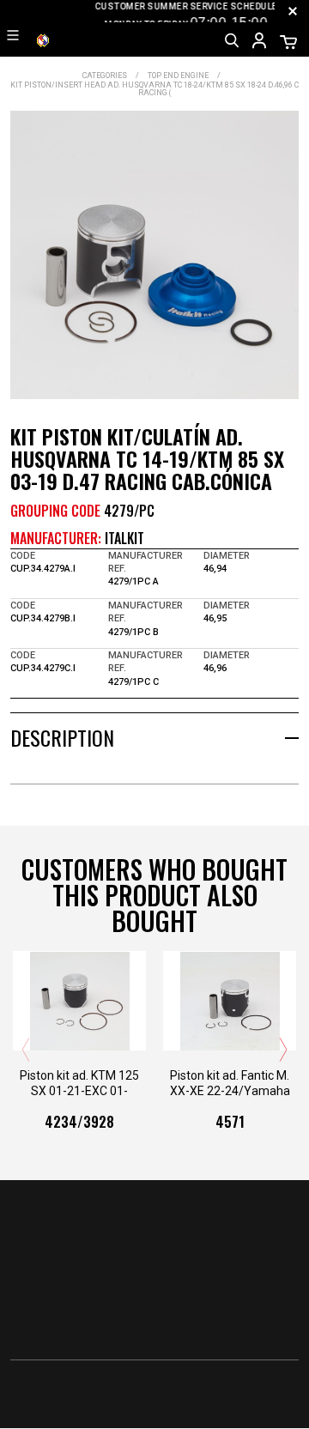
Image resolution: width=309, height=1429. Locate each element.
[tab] (154, 737)
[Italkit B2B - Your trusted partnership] (43, 39)
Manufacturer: (55, 538)
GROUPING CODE (55, 510)
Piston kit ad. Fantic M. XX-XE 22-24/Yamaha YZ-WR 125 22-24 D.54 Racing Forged (229, 1084)
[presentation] (26, 1050)
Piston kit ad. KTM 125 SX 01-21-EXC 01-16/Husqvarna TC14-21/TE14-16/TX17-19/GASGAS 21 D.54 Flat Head (79, 1084)
